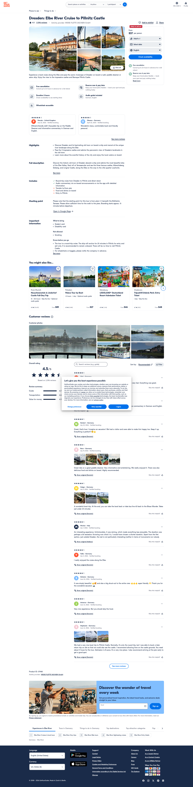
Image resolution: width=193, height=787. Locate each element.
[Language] (177, 3)
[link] (45, 288)
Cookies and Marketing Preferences (104, 764)
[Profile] (186, 3)
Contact (95, 754)
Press (133, 764)
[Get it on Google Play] (78, 755)
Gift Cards (134, 768)
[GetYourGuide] (7, 4)
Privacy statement (35, 718)
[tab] (42, 728)
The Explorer (135, 772)
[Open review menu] (162, 377)
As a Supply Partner (152, 754)
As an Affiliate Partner (152, 761)
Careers (133, 757)
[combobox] (145, 365)
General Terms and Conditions (102, 768)
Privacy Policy (96, 761)
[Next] (163, 288)
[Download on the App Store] (78, 764)
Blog (132, 761)
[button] (38, 22)
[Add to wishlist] (58, 269)
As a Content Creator (152, 757)
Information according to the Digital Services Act (109, 772)
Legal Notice (96, 757)
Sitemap (95, 775)
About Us (134, 754)
